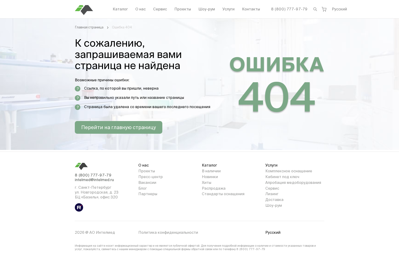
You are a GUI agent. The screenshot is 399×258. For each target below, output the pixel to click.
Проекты (182, 9)
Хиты (206, 182)
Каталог (120, 9)
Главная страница (89, 27)
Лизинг (271, 194)
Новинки (210, 177)
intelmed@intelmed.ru (94, 180)
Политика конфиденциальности (168, 232)
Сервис (160, 9)
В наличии (211, 171)
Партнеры (147, 194)
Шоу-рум (206, 9)
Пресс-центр (150, 177)
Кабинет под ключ (282, 177)
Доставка (274, 199)
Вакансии (147, 182)
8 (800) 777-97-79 (289, 9)
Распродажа (214, 188)
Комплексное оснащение (288, 171)
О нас (140, 9)
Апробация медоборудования (293, 182)
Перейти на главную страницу (118, 127)
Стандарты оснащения (223, 194)
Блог (142, 188)
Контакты (251, 9)
